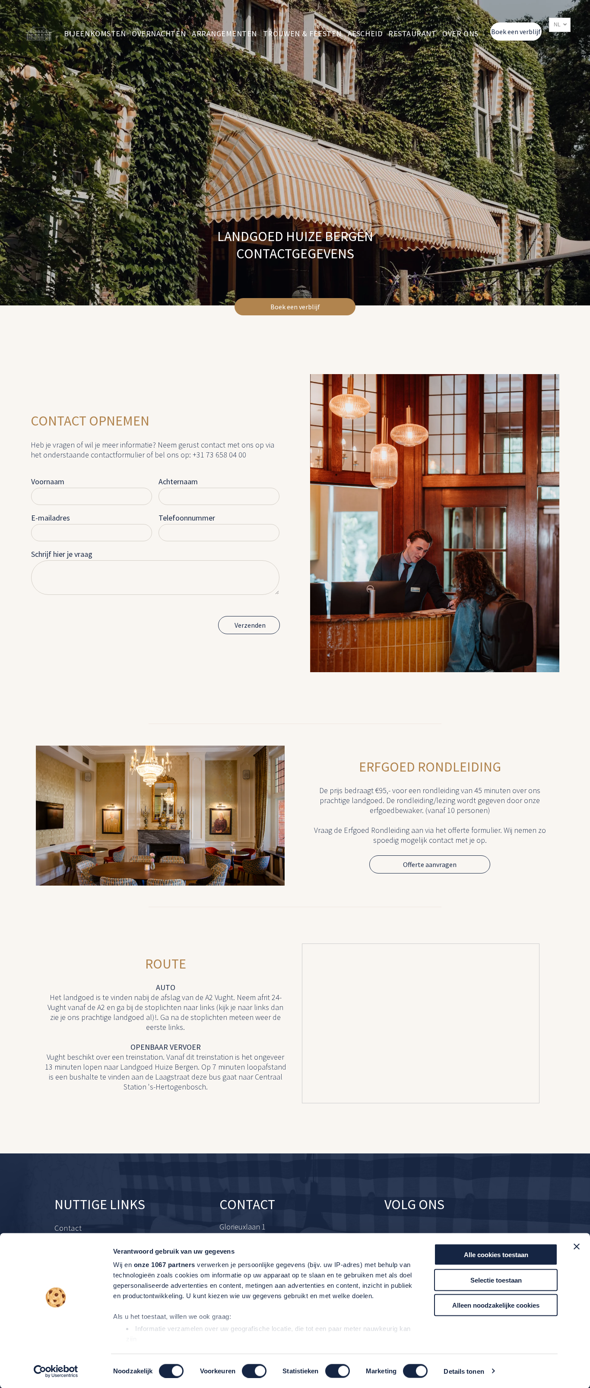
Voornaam (47, 481)
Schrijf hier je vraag (61, 554)
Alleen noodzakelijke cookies (495, 1305)
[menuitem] (95, 33)
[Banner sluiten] (577, 1247)
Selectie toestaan (496, 1279)
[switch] (254, 1371)
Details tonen (464, 1371)
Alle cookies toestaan (496, 1254)
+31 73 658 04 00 (219, 455)
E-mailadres (50, 518)
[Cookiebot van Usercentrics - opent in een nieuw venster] (56, 1371)
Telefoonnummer (187, 518)
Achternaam (178, 481)
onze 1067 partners (164, 1264)
